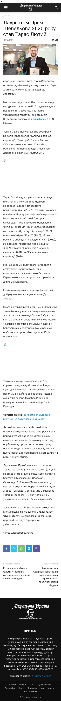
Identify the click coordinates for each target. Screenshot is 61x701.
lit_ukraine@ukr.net (41, 675)
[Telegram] (29, 548)
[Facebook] (6, 548)
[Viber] (36, 548)
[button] (5, 7)
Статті (32, 684)
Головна (12, 684)
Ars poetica (10, 688)
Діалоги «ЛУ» (44, 684)
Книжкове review (36, 688)
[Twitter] (14, 548)
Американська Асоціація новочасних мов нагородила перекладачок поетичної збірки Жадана (45, 577)
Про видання (30, 691)
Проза (22, 688)
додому (7, 15)
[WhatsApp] (21, 548)
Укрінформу (39, 119)
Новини (23, 684)
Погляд (50, 688)
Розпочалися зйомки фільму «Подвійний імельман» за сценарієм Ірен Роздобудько (16, 573)
